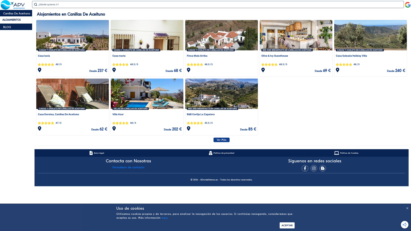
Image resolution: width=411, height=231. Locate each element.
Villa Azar (118, 114)
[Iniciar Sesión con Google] (408, 3)
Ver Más (221, 139)
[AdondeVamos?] (12, 8)
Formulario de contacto (128, 167)
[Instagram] (315, 168)
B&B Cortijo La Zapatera (201, 114)
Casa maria (119, 55)
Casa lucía (44, 55)
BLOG (7, 27)
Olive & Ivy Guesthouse (274, 55)
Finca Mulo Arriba (197, 55)
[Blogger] (323, 168)
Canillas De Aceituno (16, 13)
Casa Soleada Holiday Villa (351, 55)
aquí (164, 217)
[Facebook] (306, 168)
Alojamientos (11, 19)
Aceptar (287, 225)
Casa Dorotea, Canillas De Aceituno (58, 114)
